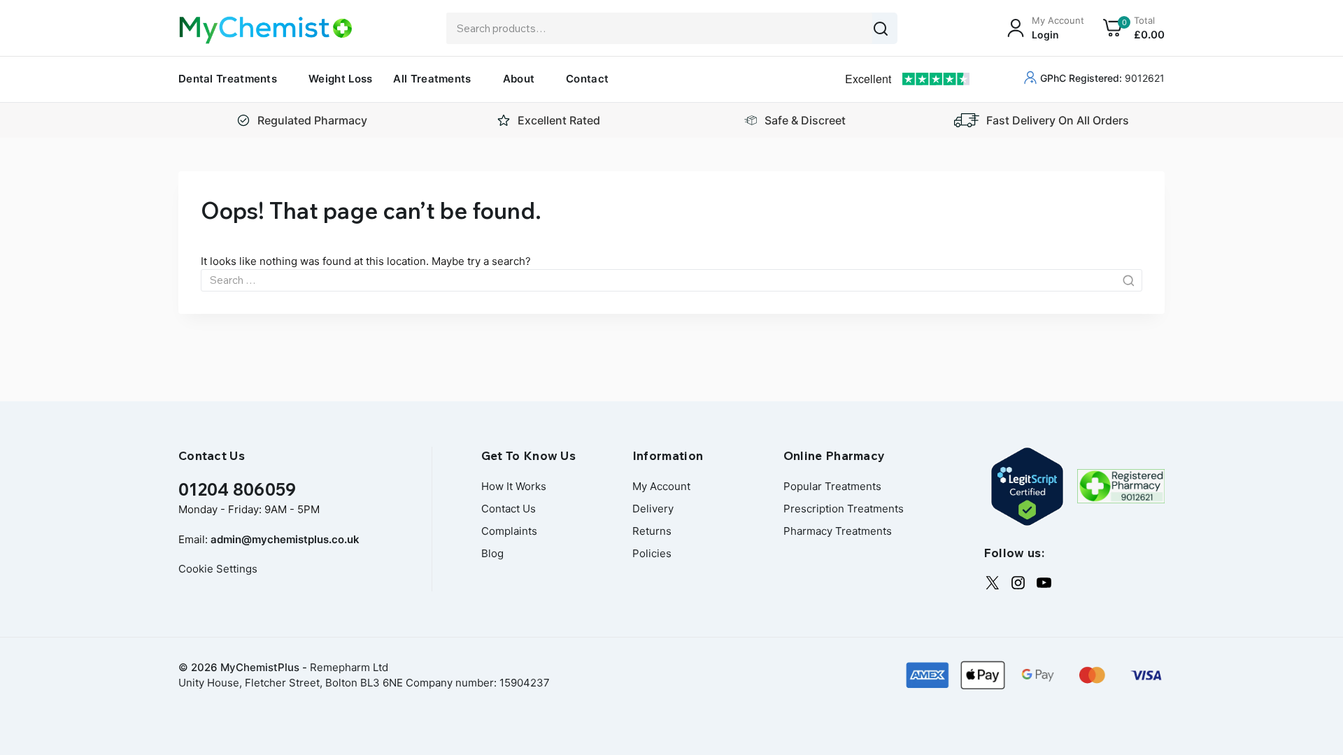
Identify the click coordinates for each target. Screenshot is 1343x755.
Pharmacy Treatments (837, 531)
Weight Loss (340, 78)
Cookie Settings (217, 568)
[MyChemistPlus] (265, 30)
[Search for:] (671, 280)
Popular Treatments (832, 486)
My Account (661, 486)
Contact (587, 78)
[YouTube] (1044, 582)
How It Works (513, 486)
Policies (652, 553)
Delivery (653, 508)
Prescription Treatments (843, 508)
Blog (492, 553)
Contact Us (508, 508)
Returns (652, 531)
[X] (992, 582)
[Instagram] (1018, 582)
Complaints (509, 531)
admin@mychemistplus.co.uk (285, 539)
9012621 (1102, 78)
